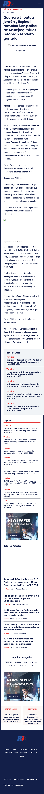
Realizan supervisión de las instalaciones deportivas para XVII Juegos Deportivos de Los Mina (33, 718)
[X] (16, 57)
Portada (17, 9)
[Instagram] (13, 791)
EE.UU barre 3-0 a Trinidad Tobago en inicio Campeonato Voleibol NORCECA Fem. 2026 (22, 483)
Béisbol (7, 9)
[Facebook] (11, 57)
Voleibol (10, 369)
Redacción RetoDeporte (25, 46)
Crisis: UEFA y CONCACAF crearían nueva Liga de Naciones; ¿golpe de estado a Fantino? (21, 505)
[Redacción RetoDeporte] (10, 45)
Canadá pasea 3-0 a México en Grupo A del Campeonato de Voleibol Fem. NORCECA (24, 396)
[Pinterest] (22, 57)
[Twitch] (25, 791)
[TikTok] (19, 791)
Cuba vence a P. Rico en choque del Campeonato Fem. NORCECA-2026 (23, 385)
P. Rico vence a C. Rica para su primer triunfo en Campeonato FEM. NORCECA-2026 (23, 374)
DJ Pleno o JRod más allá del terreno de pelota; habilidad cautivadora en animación (18, 641)
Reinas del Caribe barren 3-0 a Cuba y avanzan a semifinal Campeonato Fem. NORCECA (24, 362)
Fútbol (6, 500)
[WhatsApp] (27, 57)
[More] (32, 57)
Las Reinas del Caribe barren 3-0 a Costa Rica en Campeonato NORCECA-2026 (22, 408)
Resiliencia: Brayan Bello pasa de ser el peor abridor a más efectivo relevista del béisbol (21, 494)
